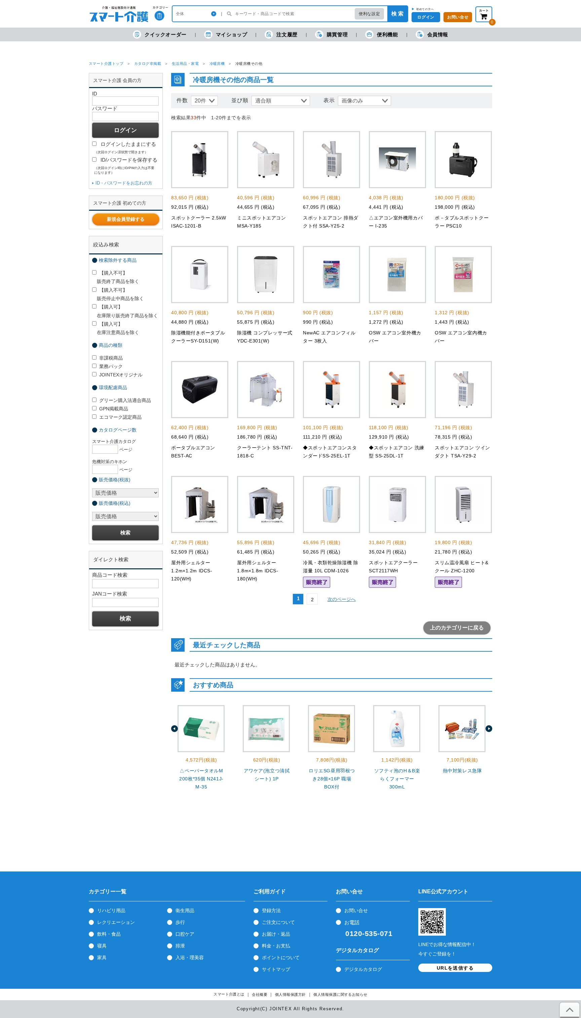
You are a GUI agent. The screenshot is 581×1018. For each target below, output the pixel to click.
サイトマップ (276, 969)
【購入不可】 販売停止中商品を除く (118, 294)
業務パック (111, 366)
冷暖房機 (217, 64)
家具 (102, 957)
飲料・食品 (109, 934)
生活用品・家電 (185, 64)
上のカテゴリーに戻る (457, 627)
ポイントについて (281, 957)
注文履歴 (286, 34)
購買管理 (337, 34)
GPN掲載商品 (113, 408)
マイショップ (231, 34)
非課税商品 (111, 358)
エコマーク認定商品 (120, 417)
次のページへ (341, 599)
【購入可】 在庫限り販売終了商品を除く (125, 311)
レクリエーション (116, 922)
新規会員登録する (126, 219)
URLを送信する (455, 968)
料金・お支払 (276, 945)
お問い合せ (457, 17)
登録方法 (271, 910)
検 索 (397, 13)
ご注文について (278, 922)
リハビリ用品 (111, 910)
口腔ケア (185, 934)
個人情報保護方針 (290, 994)
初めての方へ (425, 9)
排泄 (180, 945)
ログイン (425, 17)
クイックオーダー (166, 34)
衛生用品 (185, 910)
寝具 (102, 945)
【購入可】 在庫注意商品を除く (115, 328)
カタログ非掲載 (147, 64)
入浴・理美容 (190, 957)
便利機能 (387, 34)
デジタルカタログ (363, 969)
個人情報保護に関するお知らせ (340, 994)
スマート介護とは (229, 994)
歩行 (180, 922)
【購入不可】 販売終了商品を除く (115, 277)
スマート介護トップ (106, 64)
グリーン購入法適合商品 (125, 400)
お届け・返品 (276, 934)
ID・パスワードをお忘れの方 (123, 183)
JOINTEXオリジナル (121, 374)
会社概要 (259, 994)
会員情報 (437, 34)
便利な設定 (369, 13)
